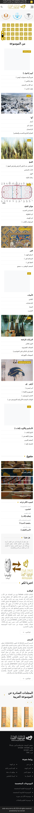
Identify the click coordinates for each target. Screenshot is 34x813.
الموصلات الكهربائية (27, 355)
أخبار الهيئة (28, 768)
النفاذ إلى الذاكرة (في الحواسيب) (23, 351)
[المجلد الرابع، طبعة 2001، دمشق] (15, 717)
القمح (31, 162)
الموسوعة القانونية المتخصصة (22, 792)
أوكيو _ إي (29, 384)
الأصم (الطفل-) (26, 530)
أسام (31, 122)
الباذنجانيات (29, 303)
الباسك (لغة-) (29, 444)
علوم (29, 273)
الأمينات (30, 295)
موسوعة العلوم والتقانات (23, 800)
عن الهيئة (12, 764)
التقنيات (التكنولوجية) (26, 506)
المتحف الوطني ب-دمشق (25, 266)
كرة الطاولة (29, 214)
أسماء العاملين (10, 776)
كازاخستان (30, 129)
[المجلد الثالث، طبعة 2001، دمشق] (27, 717)
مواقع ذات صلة (10, 772)
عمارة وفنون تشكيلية (25, 229)
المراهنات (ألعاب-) (27, 222)
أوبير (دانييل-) (28, 73)
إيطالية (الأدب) (26, 516)
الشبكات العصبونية (27, 347)
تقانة (29, 318)
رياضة (28, 184)
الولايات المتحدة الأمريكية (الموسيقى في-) (20, 399)
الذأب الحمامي (28, 170)
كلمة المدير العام (10, 768)
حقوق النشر (27, 772)
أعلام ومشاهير (27, 51)
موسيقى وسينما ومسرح (24, 362)
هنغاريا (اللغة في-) (27, 436)
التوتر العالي (29, 344)
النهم (31, 174)
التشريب (30, 311)
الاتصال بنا (28, 776)
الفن (31, 251)
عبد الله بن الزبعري (27, 85)
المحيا (31, 307)
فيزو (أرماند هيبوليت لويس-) (24, 77)
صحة (29, 140)
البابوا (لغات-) (29, 432)
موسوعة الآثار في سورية (23, 796)
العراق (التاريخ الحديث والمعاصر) (23, 133)
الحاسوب (28, 509)
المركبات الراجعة (27, 340)
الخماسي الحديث (28, 210)
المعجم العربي (28, 440)
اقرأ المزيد (28, 632)
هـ (12, 38)
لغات (29, 406)
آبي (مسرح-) (29, 388)
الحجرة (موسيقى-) (27, 396)
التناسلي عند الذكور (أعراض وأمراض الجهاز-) (19, 166)
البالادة (30, 591)
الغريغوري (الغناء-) (27, 392)
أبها (32, 118)
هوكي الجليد (28, 206)
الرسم (30, 639)
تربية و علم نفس (27, 527)
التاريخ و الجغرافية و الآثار (25, 520)
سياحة (28, 96)
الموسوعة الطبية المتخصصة (22, 788)
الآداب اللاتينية (27, 513)
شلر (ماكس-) (29, 81)
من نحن (28, 764)
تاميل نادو (30, 125)
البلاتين (31, 299)
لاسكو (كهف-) (28, 255)
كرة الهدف (30, 218)
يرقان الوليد (29, 177)
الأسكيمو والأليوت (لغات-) (24, 428)
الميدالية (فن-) (28, 259)
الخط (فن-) (29, 262)
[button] (31, 702)
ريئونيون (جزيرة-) (25, 523)
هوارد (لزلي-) (29, 89)
